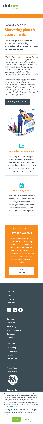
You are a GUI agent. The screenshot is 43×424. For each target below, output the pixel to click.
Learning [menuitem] (10, 355)
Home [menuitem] (9, 295)
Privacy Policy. (13, 406)
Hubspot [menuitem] (10, 338)
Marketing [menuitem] (11, 323)
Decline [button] (26, 419)
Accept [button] (16, 419)
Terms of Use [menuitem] (12, 372)
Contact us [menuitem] (11, 303)
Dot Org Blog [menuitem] (12, 359)
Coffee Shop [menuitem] (11, 348)
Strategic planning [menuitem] (14, 330)
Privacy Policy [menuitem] (12, 368)
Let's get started (17, 101)
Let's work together (21, 271)
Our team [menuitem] (10, 299)
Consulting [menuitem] (11, 334)
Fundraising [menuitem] (11, 327)
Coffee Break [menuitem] (12, 351)
